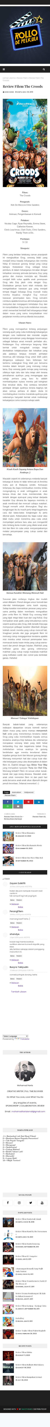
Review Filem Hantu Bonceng (28, 1244)
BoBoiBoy (20, 1318)
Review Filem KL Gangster (26, 1256)
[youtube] (42, 1203)
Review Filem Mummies (25, 833)
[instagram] (19, 1203)
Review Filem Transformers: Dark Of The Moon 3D (31, 1282)
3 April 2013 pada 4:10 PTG (20, 937)
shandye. (15, 934)
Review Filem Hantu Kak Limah (28, 1219)
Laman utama (9, 78)
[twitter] (31, 1203)
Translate (24, 1039)
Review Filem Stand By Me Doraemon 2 (31, 1232)
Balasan (15, 904)
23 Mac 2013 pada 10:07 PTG (21, 886)
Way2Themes (27, 1409)
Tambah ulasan (18, 991)
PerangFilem (16, 911)
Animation (16, 792)
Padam (19, 900)
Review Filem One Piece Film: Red (29, 858)
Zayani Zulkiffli (17, 883)
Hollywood (28, 792)
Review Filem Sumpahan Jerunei (29, 1377)
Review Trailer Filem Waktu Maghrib (31, 1330)
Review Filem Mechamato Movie (29, 845)
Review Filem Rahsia (24, 1352)
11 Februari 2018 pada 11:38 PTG (21, 970)
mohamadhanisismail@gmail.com (28, 1111)
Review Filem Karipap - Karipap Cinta (31, 1306)
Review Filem (22, 78)
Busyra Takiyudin (19, 967)
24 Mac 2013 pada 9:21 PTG (20, 914)
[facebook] (8, 1203)
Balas (12, 900)
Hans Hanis (9, 92)
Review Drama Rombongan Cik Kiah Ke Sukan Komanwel (30, 1294)
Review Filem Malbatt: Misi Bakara (30, 1364)
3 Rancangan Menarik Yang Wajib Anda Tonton (29, 1269)
